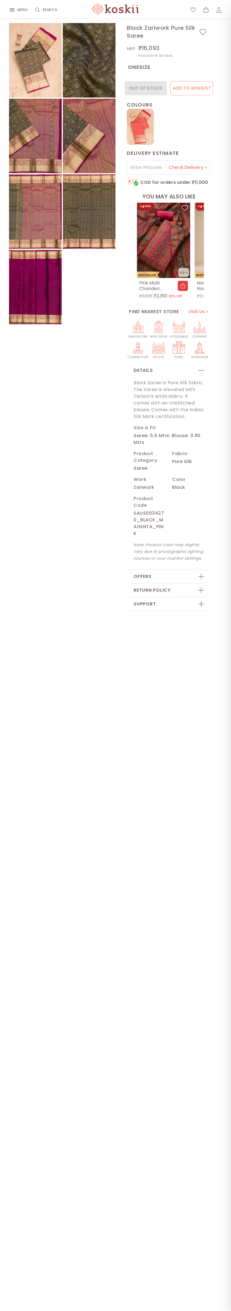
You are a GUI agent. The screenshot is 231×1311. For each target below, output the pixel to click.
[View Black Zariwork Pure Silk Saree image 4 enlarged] (89, 136)
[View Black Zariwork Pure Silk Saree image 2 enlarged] (89, 60)
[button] (183, 286)
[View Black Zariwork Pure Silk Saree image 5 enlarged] (35, 211)
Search (50, 9)
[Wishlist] (193, 10)
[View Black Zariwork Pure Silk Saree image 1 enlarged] (35, 60)
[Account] (219, 10)
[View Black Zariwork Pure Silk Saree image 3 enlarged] (35, 136)
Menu (22, 9)
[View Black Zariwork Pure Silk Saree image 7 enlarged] (35, 287)
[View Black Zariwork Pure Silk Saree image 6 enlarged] (89, 211)
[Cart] (206, 10)
